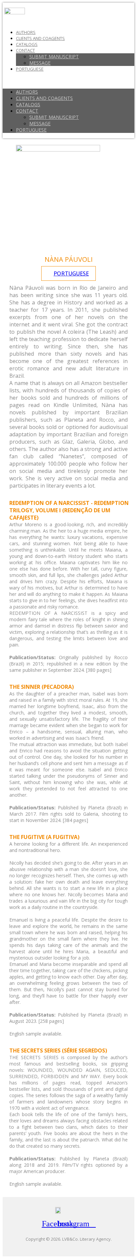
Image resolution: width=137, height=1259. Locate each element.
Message (40, 63)
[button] (68, 80)
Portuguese (30, 69)
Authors (26, 32)
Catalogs (27, 44)
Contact (25, 50)
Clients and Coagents (40, 38)
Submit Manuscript (54, 56)
